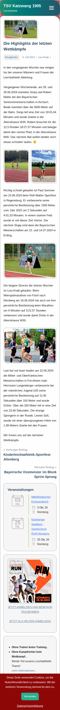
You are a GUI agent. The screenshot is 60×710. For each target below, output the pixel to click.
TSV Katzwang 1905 (22, 6)
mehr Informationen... (24, 670)
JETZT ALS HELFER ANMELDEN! (30, 621)
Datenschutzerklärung (30, 705)
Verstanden (30, 696)
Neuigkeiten (11, 57)
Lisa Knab (43, 57)
